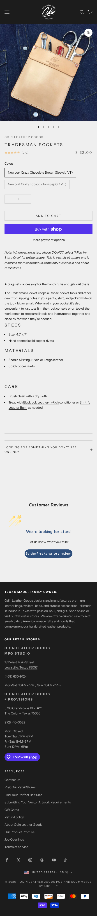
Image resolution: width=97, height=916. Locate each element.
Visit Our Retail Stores (20, 787)
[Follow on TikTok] (65, 860)
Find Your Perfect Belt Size (23, 795)
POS (59, 881)
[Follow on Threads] (42, 860)
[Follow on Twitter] (18, 860)
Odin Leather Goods (24, 137)
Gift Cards (12, 810)
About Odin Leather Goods (23, 825)
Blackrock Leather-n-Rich (41, 402)
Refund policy (14, 817)
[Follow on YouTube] (53, 860)
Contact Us (12, 780)
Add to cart (48, 216)
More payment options (48, 240)
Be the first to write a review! (48, 553)
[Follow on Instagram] (30, 860)
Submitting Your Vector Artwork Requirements (38, 802)
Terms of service (16, 847)
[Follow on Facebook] (7, 860)
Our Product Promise (20, 832)
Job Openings (14, 839)
